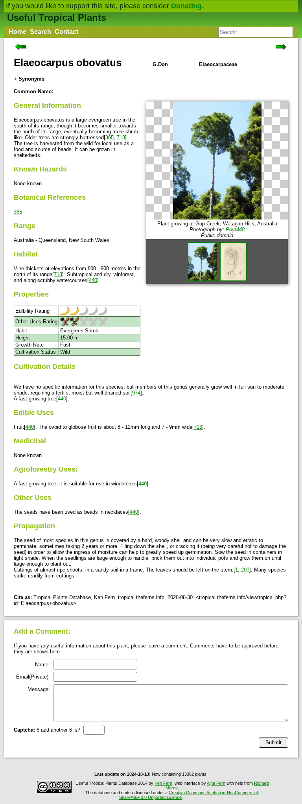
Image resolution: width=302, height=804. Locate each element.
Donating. (187, 6)
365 (109, 137)
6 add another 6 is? (47, 730)
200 (245, 570)
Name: (42, 665)
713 (121, 137)
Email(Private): (33, 677)
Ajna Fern (216, 783)
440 (93, 280)
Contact (66, 31)
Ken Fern (163, 783)
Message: (39, 689)
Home (17, 31)
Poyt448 (235, 229)
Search (40, 31)
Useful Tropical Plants (56, 17)
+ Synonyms (29, 79)
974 (136, 393)
